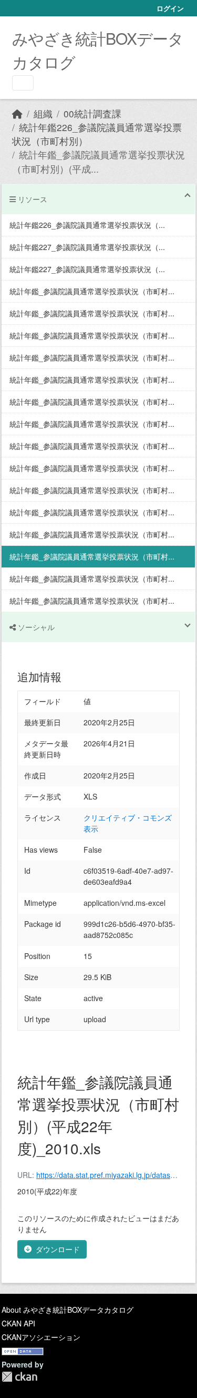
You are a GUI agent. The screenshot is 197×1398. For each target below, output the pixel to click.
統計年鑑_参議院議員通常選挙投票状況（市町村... (91, 291)
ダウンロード (58, 1249)
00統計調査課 (92, 113)
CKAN (19, 1376)
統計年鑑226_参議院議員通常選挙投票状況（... (87, 224)
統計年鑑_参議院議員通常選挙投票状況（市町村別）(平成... (98, 161)
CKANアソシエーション (41, 1337)
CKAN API (18, 1323)
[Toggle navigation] (23, 83)
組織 (43, 113)
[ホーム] (17, 113)
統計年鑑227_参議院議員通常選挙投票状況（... (87, 247)
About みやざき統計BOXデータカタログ (67, 1309)
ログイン (170, 8)
